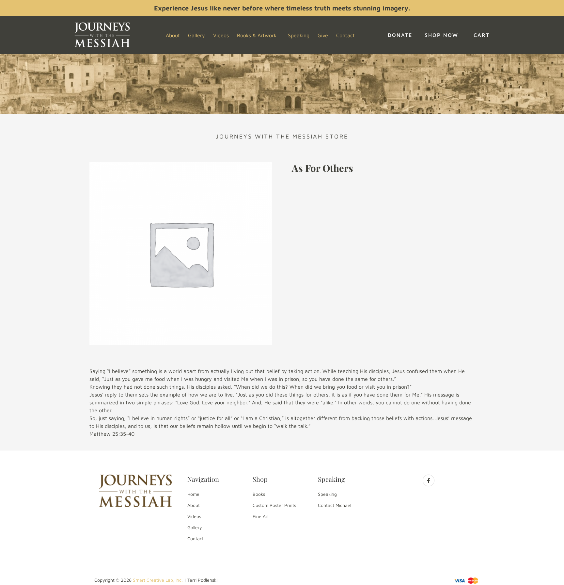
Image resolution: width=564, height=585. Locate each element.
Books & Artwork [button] (256, 35)
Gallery (196, 35)
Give (323, 35)
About (173, 35)
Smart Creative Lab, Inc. (158, 580)
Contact (345, 35)
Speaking (298, 35)
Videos (221, 35)
